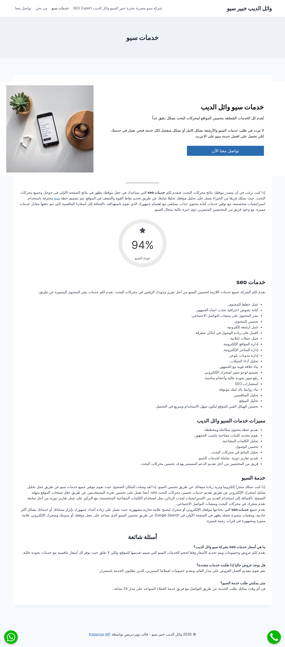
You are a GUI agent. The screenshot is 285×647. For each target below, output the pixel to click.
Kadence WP (100, 634)
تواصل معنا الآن (225, 150)
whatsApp (11, 637)
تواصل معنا (23, 8)
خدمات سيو (60, 8)
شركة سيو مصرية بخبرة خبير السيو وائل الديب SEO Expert (117, 8)
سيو (57, 198)
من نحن (41, 8)
